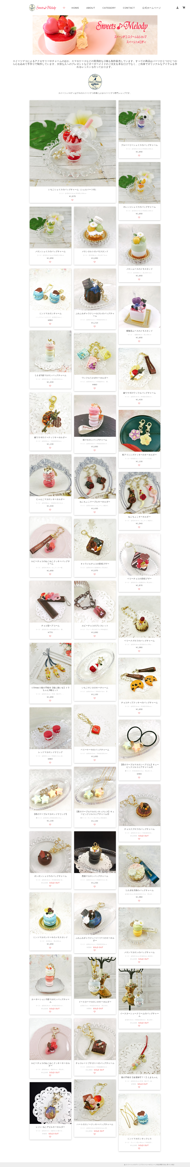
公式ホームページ (151, 7)
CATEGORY (109, 7)
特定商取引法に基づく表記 (165, 1164)
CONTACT (129, 7)
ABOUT (90, 7)
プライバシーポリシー (147, 1164)
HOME (75, 7)
